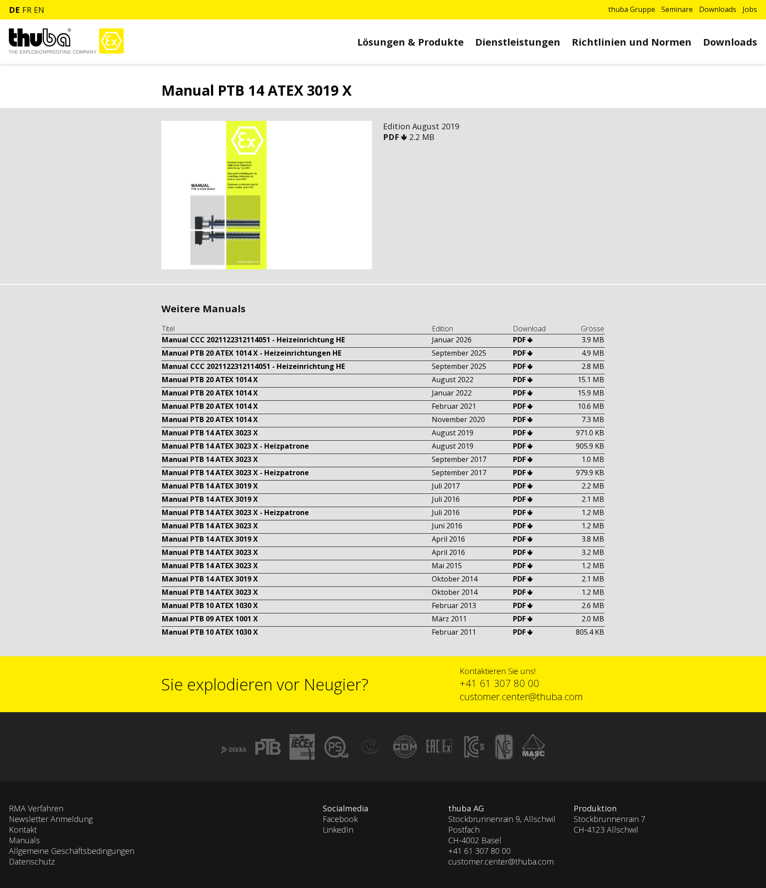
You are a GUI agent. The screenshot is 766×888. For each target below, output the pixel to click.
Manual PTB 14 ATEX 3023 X (210, 433)
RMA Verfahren (36, 808)
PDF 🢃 (396, 137)
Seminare (677, 9)
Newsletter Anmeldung (51, 819)
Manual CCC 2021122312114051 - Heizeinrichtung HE (253, 340)
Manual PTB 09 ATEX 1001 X (210, 619)
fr (26, 9)
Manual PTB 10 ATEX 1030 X (210, 605)
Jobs (750, 9)
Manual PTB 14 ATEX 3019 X (210, 486)
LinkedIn (338, 829)
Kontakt (23, 829)
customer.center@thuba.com (521, 696)
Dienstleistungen (517, 41)
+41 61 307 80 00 (499, 683)
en (39, 9)
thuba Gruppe (631, 9)
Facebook (340, 819)
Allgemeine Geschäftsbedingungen (71, 850)
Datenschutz (32, 861)
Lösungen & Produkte (410, 41)
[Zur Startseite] (66, 51)
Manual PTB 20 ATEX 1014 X (210, 379)
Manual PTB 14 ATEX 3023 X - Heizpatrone (235, 446)
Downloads (717, 9)
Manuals (24, 840)
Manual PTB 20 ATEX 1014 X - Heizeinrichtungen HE (251, 353)
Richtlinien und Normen (632, 41)
